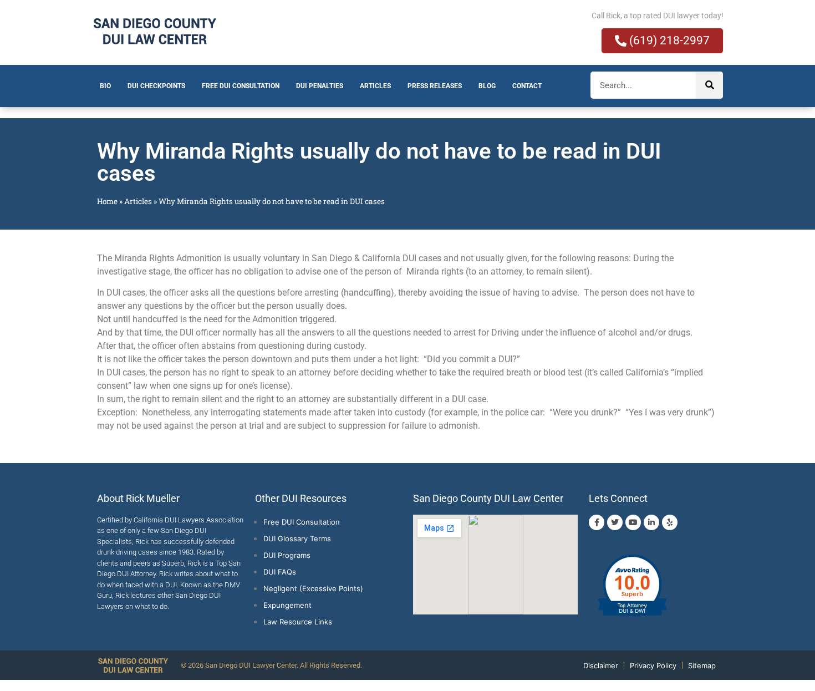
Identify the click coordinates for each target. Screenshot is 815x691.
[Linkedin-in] (651, 522)
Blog (487, 86)
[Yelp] (670, 522)
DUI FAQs (279, 571)
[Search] (709, 85)
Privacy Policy (653, 665)
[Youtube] (633, 522)
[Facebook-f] (596, 522)
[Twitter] (615, 522)
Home (107, 201)
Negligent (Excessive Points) (313, 588)
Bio (105, 86)
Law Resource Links (297, 621)
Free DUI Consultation (240, 86)
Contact (527, 86)
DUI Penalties (319, 86)
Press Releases (434, 86)
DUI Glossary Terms (297, 538)
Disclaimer (600, 665)
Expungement (287, 605)
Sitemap (702, 665)
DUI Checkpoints (156, 86)
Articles (375, 86)
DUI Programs (286, 555)
